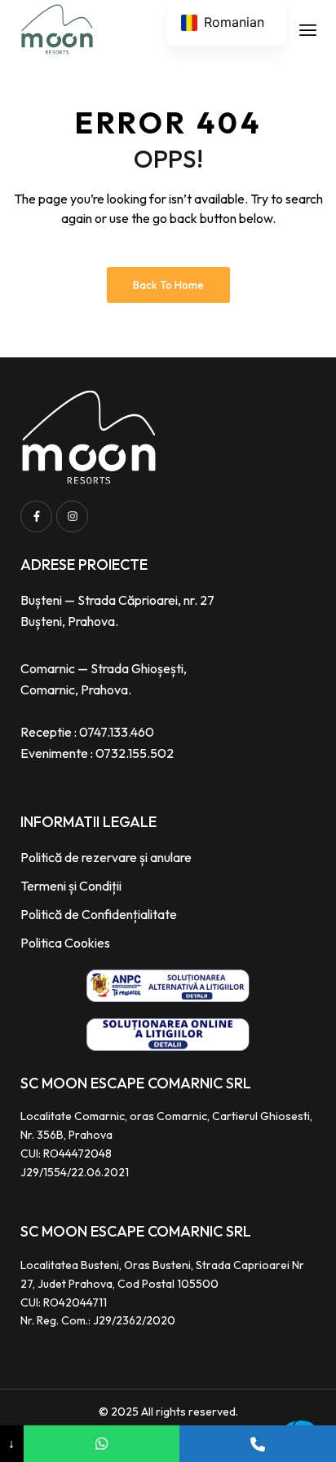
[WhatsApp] (102, 1443)
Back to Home (168, 284)
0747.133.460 (116, 732)
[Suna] (257, 1443)
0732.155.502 (134, 753)
